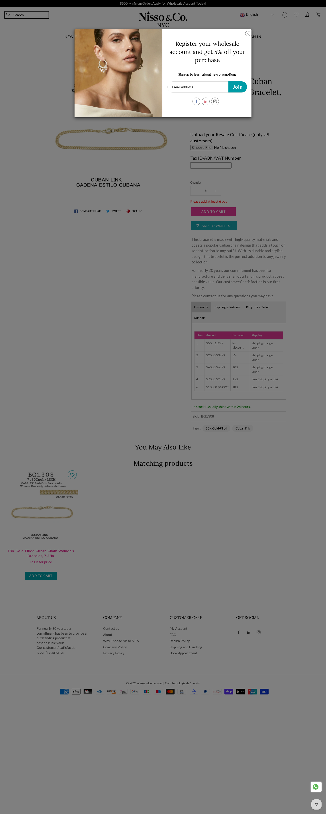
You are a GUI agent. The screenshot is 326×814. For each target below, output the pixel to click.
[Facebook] (196, 101)
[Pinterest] (206, 101)
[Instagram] (215, 101)
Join (238, 87)
